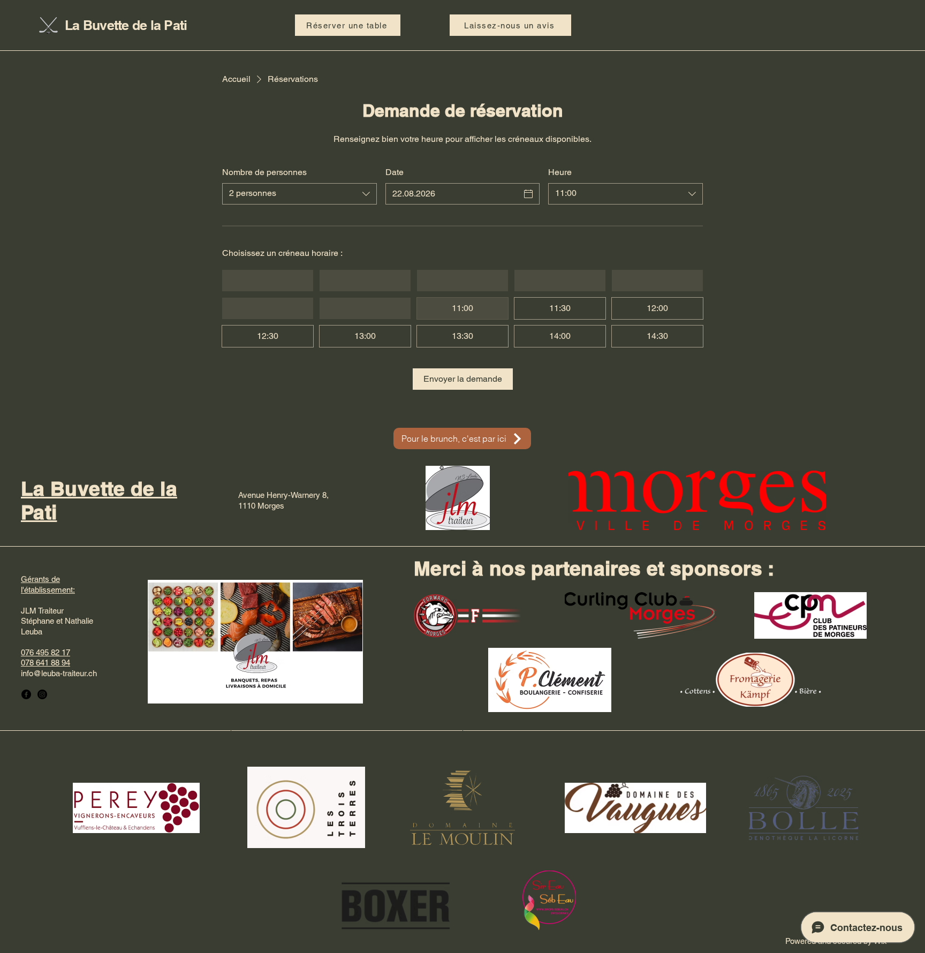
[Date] (528, 193)
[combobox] (299, 194)
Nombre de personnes (264, 172)
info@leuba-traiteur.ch (59, 673)
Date (394, 172)
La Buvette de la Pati (126, 25)
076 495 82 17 (45, 652)
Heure (560, 172)
